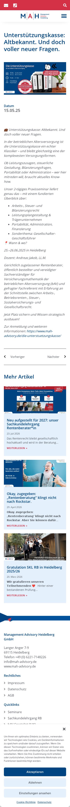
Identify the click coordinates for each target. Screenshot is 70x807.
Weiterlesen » (17, 448)
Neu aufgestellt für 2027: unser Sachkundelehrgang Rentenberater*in (33, 424)
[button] (64, 729)
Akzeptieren (35, 772)
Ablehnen (35, 782)
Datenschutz (45, 802)
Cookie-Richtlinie (26, 802)
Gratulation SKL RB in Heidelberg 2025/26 (34, 569)
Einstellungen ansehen (35, 793)
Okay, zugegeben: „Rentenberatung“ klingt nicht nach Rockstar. (31, 497)
